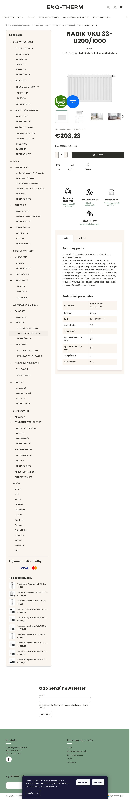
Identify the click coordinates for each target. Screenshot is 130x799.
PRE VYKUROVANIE (24, 455)
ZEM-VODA (21, 64)
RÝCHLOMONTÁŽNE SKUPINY (28, 422)
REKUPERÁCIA (21, 80)
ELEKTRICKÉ (20, 205)
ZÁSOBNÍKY (21, 149)
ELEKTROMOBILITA (23, 477)
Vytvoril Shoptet (117, 796)
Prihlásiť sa (45, 714)
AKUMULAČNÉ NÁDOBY (25, 472)
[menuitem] (13, 17)
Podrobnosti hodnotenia (105, 53)
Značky (16, 483)
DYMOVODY (21, 193)
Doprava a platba (75, 755)
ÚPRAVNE (20, 263)
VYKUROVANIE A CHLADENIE (25, 305)
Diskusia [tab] (82, 238)
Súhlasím (98, 782)
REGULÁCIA (20, 417)
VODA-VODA (21, 59)
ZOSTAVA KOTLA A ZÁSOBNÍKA (30, 188)
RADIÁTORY (20, 311)
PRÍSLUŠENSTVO (23, 74)
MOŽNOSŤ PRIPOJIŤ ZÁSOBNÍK (30, 173)
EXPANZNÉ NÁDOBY (23, 449)
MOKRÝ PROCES (24, 375)
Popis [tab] (65, 238)
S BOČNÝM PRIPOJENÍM (27, 328)
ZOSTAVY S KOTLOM (25, 138)
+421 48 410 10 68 (14, 750)
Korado (89, 49)
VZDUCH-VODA (22, 54)
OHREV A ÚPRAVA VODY (23, 251)
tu (56, 786)
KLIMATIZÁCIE (22, 116)
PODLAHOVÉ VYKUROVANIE (27, 363)
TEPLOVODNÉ (22, 369)
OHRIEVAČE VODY (22, 274)
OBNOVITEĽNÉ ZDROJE (23, 42)
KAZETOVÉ (21, 398)
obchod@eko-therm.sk (16, 747)
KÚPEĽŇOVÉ (21, 344)
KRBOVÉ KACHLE (23, 243)
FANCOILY (19, 382)
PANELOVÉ (20, 322)
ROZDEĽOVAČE (22, 438)
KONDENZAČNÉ (22, 167)
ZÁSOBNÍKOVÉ (22, 297)
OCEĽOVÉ (20, 238)
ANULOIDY (20, 433)
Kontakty (71, 762)
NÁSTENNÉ (21, 388)
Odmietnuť (83, 782)
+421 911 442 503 (13, 753)
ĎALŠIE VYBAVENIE (21, 410)
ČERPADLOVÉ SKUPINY (26, 428)
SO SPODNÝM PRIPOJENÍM (28, 333)
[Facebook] (9, 759)
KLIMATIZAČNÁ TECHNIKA (26, 110)
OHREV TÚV (21, 69)
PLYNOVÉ (21, 286)
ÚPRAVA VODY (21, 257)
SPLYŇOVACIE (22, 233)
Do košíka (99, 154)
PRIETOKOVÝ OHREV (25, 178)
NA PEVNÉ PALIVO (23, 227)
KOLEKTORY (21, 144)
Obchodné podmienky (77, 751)
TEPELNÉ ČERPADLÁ (24, 48)
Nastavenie (33, 792)
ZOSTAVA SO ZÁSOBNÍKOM (28, 216)
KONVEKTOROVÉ (23, 393)
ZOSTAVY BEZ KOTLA (25, 133)
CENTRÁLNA (22, 93)
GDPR (69, 758)
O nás (69, 747)
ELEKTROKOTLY (23, 211)
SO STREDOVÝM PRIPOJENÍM (30, 355)
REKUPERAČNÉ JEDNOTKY (27, 86)
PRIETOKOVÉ (22, 280)
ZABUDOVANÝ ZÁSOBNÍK (27, 183)
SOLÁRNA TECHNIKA (24, 127)
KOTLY (16, 161)
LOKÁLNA (21, 98)
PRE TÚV (20, 460)
